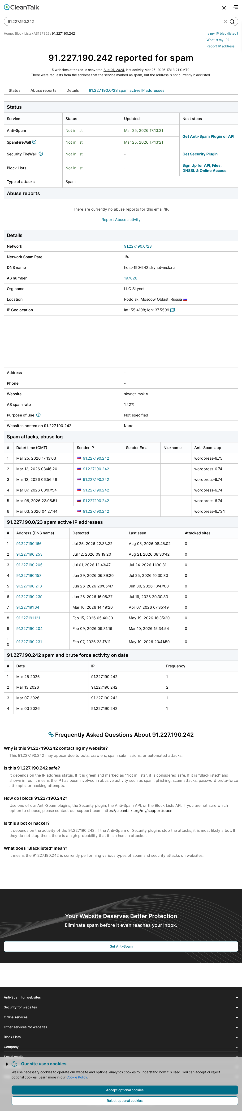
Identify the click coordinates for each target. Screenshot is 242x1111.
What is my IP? (218, 40)
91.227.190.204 (29, 628)
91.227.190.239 (29, 596)
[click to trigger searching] (231, 21)
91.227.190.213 (29, 586)
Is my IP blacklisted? (222, 33)
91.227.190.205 (29, 564)
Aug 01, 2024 (114, 70)
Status (15, 90)
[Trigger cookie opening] (7, 1064)
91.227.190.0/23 (138, 246)
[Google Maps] (173, 310)
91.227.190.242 (96, 458)
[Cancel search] (224, 8)
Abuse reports (43, 90)
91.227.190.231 (29, 641)
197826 (130, 278)
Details (72, 90)
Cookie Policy (76, 1077)
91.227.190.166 (29, 543)
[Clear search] (225, 21)
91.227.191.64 (27, 607)
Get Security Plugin (200, 154)
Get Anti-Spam (121, 946)
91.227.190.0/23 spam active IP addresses (126, 90)
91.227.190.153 (29, 575)
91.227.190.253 (29, 554)
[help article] (35, 142)
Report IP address (220, 46)
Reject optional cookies (125, 1101)
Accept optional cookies (125, 1090)
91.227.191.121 (28, 618)
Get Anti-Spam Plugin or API (208, 136)
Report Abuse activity (121, 219)
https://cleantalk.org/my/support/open (138, 810)
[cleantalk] (21, 7)
